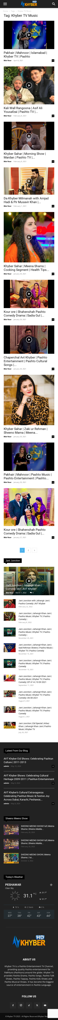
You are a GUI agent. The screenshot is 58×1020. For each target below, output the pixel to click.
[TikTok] (29, 1005)
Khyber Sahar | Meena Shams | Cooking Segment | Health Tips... (26, 268)
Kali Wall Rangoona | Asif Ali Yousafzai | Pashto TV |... (23, 110)
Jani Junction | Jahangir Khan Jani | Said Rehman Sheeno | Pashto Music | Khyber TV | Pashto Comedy (36, 648)
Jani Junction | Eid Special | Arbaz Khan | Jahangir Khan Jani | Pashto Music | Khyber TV (35, 726)
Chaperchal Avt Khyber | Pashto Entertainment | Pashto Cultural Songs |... (25, 361)
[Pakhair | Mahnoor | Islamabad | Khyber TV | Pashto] (29, 35)
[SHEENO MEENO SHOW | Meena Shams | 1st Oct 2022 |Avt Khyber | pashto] (11, 858)
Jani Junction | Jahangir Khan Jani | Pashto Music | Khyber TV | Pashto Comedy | (35, 616)
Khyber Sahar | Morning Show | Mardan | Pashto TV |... (25, 155)
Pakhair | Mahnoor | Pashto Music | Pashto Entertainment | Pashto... (28, 476)
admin (6, 766)
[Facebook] (13, 1005)
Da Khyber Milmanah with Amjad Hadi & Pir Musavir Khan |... (26, 200)
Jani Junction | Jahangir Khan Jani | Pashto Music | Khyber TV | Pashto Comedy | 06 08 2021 (35, 695)
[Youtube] (45, 1005)
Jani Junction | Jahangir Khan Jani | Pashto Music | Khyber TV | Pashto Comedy (35, 663)
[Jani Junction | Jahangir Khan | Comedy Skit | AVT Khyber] (29, 581)
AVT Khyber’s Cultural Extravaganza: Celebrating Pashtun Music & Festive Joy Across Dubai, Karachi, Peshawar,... (26, 796)
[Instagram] (21, 1005)
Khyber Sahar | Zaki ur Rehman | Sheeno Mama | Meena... (25, 430)
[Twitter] (37, 1005)
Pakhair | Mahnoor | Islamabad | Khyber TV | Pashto (25, 54)
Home (5, 11)
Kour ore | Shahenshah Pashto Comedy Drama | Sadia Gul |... (25, 313)
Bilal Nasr (7, 60)
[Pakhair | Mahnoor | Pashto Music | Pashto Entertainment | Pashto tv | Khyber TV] (29, 457)
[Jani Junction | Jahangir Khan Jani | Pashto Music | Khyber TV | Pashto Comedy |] (10, 616)
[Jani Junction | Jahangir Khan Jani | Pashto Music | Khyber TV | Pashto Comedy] (10, 663)
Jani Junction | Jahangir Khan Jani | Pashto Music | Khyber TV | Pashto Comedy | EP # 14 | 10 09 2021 (35, 679)
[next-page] (34, 550)
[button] (5, 4)
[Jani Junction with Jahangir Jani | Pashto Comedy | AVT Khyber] (10, 603)
